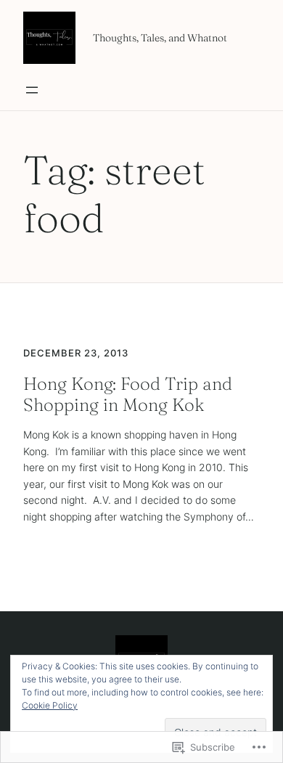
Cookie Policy (50, 705)
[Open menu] (32, 90)
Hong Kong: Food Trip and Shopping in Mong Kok (127, 394)
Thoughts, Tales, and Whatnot (160, 37)
